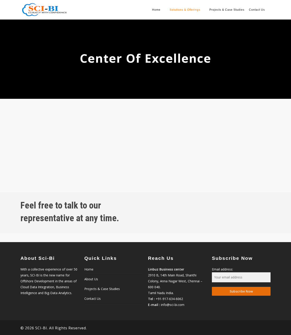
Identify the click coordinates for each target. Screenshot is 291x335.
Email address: (222, 269)
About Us (91, 279)
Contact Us (257, 9)
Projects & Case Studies (226, 9)
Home (156, 9)
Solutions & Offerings (185, 9)
